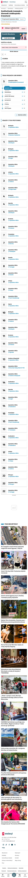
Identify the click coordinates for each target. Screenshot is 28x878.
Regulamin (4, 870)
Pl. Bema (7, 104)
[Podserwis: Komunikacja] (12, 2)
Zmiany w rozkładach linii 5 (12, 28)
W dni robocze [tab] (14, 51)
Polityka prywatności (22, 870)
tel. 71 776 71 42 (5, 839)
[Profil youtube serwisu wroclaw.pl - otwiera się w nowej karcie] (12, 845)
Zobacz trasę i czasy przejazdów (10, 47)
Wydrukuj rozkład (22, 115)
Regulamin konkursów (11, 870)
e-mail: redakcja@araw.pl (8, 841)
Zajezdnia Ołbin (8, 88)
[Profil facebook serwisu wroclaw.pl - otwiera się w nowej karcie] (9, 845)
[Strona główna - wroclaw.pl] (4, 2)
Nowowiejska (8, 92)
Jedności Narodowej (9, 96)
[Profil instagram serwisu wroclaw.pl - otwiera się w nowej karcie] (3, 845)
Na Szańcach (8, 100)
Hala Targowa (8, 108)
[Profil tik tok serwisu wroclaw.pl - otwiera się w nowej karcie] (6, 845)
